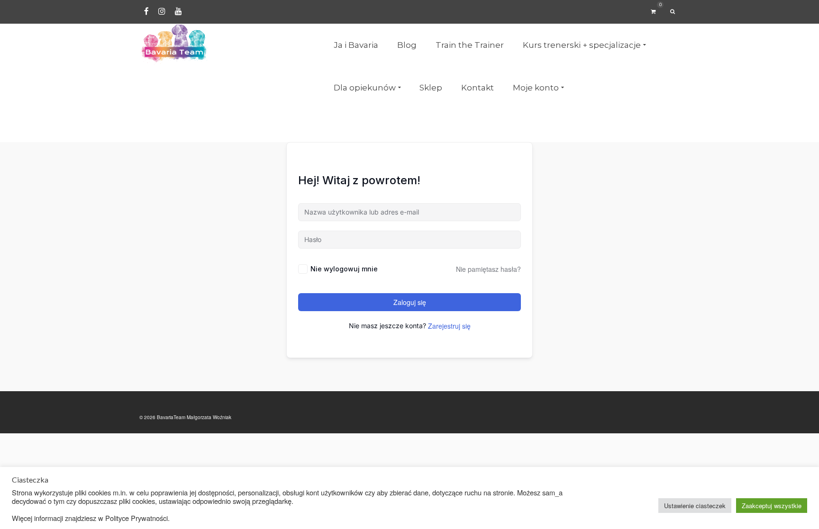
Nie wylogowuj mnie (344, 269)
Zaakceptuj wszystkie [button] (771, 505)
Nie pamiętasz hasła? (488, 269)
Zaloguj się (409, 302)
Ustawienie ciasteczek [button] (695, 505)
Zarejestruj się (449, 326)
